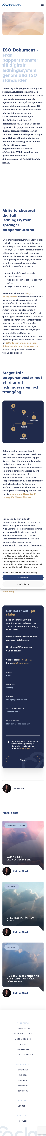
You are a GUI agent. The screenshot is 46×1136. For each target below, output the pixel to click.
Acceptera (23, 577)
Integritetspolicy (27, 748)
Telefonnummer (15, 708)
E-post (9, 696)
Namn (9, 672)
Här (4, 572)
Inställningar (23, 584)
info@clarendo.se (21, 663)
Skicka (23, 760)
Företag (10, 684)
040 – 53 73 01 (25, 660)
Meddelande (13, 720)
